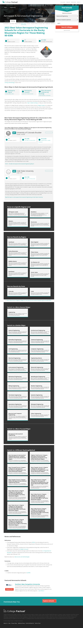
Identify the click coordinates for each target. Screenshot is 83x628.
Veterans (53, 23)
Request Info (9, 589)
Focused (40, 23)
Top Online (11, 23)
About (79, 2)
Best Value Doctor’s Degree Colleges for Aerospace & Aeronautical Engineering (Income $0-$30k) (29, 300)
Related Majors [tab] (20, 21)
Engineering (12, 7)
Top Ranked (6, 23)
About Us (6, 623)
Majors (68, 2)
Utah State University (25, 171)
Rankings (73, 2)
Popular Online (34, 23)
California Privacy (21, 623)
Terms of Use (37, 623)
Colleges (62, 2)
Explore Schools (48, 601)
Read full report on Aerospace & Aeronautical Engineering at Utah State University (24, 197)
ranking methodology (9, 82)
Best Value (23, 23)
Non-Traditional (46, 23)
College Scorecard (24, 549)
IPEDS (33, 542)
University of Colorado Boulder (29, 132)
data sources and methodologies (22, 557)
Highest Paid (18, 23)
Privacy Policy (14, 623)
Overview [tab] (7, 21)
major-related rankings (32, 103)
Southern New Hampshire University (27, 584)
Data (9, 623)
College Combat (41, 105)
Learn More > (41, 590)
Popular (28, 23)
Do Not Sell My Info (30, 623)
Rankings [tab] (13, 21)
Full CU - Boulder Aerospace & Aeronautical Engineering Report (19, 163)
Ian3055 (28, 572)
